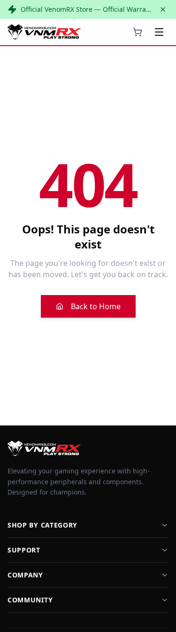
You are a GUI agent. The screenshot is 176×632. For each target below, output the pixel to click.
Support (24, 549)
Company (25, 574)
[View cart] (137, 32)
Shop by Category (42, 524)
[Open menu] (159, 32)
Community (30, 599)
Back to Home (96, 306)
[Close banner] (162, 9)
